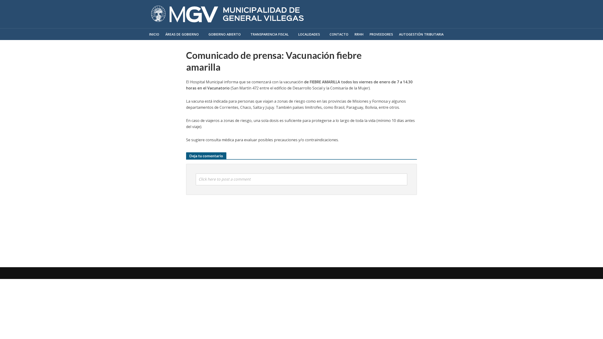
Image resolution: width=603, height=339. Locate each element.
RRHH (358, 34)
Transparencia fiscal (269, 34)
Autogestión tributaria (421, 34)
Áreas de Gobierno (182, 34)
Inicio (154, 34)
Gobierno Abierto (224, 34)
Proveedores (381, 34)
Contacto (339, 34)
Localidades (309, 34)
